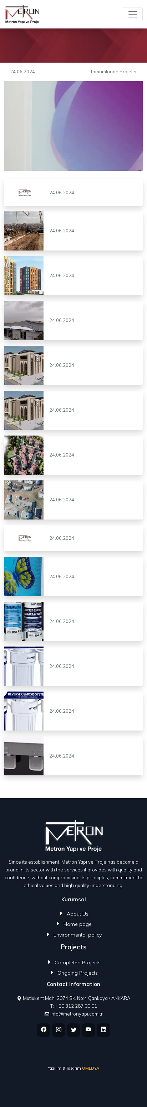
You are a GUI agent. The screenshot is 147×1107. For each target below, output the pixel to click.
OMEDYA (90, 1068)
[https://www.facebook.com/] (43, 1030)
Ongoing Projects (77, 973)
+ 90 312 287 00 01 (76, 1006)
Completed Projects (78, 962)
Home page (78, 924)
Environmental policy (78, 935)
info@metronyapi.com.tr (76, 1014)
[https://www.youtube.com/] (88, 1030)
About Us (77, 914)
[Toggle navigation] (133, 14)
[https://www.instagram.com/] (58, 1030)
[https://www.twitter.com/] (73, 1030)
